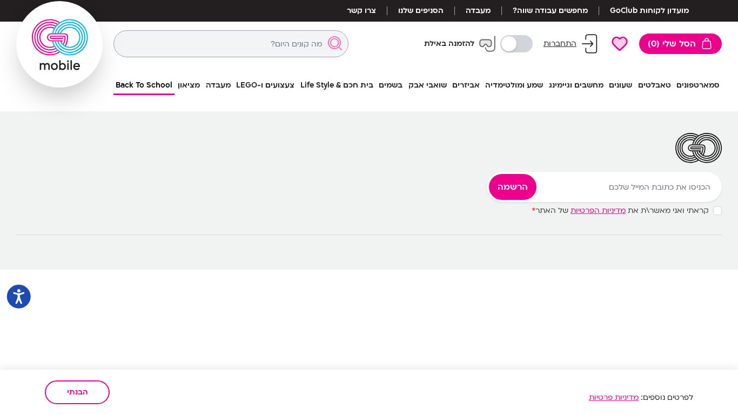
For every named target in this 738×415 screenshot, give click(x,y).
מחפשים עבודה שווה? (550, 10)
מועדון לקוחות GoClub (649, 10)
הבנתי (77, 392)
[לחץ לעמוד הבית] (59, 44)
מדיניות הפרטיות (598, 210)
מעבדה (478, 10)
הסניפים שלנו (421, 10)
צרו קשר (361, 10)
